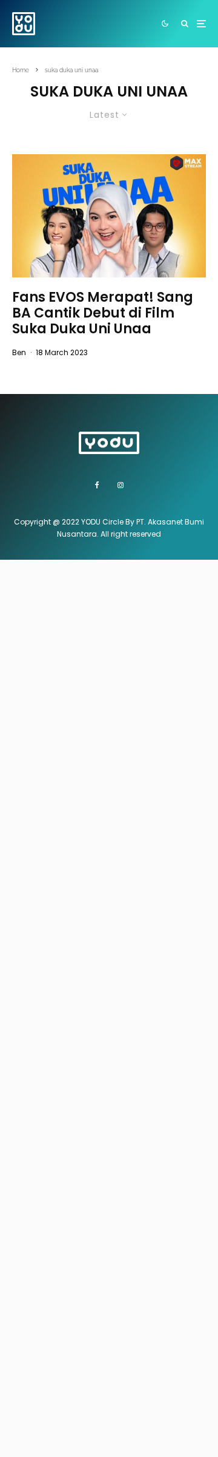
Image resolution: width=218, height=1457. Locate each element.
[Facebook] (97, 485)
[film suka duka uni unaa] (109, 215)
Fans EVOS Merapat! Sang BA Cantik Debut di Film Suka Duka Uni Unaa (102, 314)
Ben (19, 352)
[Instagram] (120, 485)
